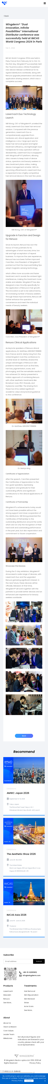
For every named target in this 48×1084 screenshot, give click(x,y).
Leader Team (8, 1034)
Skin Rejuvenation (31, 995)
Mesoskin (7, 995)
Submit (39, 961)
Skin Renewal (29, 999)
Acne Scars (28, 1006)
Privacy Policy (35, 1063)
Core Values (8, 1030)
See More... (7, 1002)
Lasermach (8, 991)
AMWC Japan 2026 (18, 793)
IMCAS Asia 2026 (16, 914)
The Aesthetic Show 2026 (21, 854)
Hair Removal (29, 991)
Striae (26, 1002)
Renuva (6, 999)
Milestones (7, 1038)
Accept (28, 1081)
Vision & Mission (10, 1027)
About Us (7, 1023)
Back (6, 16)
